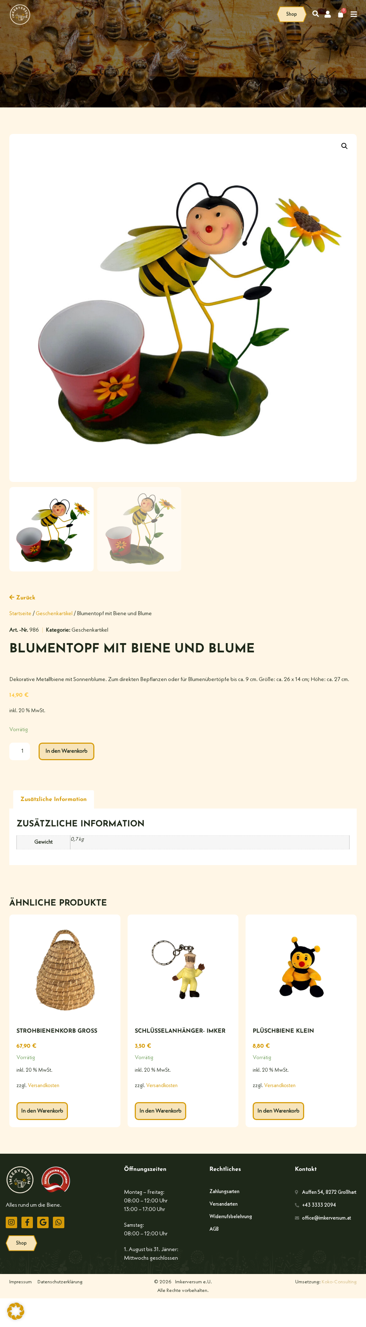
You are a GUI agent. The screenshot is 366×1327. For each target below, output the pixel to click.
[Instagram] (11, 1222)
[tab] (53, 799)
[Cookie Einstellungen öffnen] (15, 1318)
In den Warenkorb (66, 751)
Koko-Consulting (339, 1281)
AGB (214, 1229)
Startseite (20, 614)
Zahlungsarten (224, 1191)
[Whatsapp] (58, 1222)
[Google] (43, 1222)
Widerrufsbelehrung (230, 1216)
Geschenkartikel (54, 614)
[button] (344, 146)
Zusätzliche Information (53, 799)
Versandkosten (43, 1086)
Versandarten (223, 1204)
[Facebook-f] (27, 1222)
